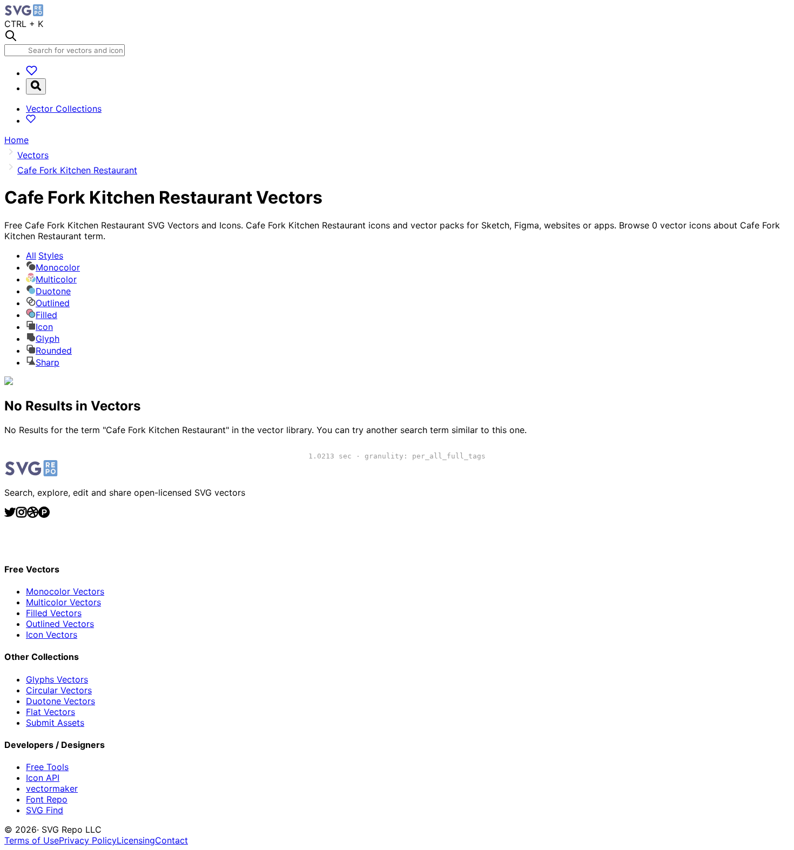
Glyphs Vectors (57, 679)
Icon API (42, 777)
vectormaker (52, 788)
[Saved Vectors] (31, 73)
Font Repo (47, 799)
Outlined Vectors (60, 623)
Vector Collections (64, 108)
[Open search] (36, 86)
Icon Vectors (51, 634)
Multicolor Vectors (63, 602)
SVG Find (44, 810)
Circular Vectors (59, 690)
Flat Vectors (50, 711)
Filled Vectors (54, 613)
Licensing (136, 840)
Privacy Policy (88, 840)
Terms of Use (31, 840)
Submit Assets (55, 722)
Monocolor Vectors (65, 591)
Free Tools (47, 766)
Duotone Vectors (60, 701)
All (44, 255)
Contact (171, 840)
